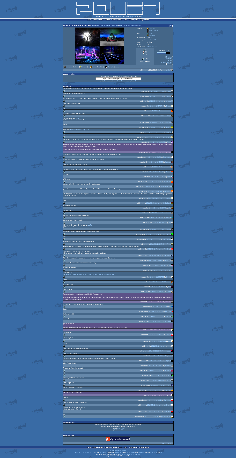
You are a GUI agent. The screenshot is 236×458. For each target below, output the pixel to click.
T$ (170, 307)
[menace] (172, 260)
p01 (169, 208)
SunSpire (111, 67)
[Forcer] (91, 67)
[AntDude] (172, 312)
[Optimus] (172, 162)
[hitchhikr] (172, 127)
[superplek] (172, 191)
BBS (136, 20)
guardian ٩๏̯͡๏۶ (166, 417)
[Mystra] (172, 106)
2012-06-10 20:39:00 (151, 186)
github (138, 454)
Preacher (168, 198)
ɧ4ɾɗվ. (168, 277)
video (77, 118)
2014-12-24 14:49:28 (154, 412)
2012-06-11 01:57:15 (157, 244)
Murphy (168, 132)
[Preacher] (172, 198)
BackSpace (167, 157)
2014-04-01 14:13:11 (155, 400)
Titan (93, 26)
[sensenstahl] (172, 137)
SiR (169, 341)
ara (170, 223)
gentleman (167, 256)
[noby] (172, 177)
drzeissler (167, 390)
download (169, 57)
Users (113, 20)
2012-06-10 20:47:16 (155, 191)
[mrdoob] (172, 351)
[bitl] (172, 167)
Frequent (168, 361)
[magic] (172, 116)
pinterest (118, 81)
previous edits (118, 430)
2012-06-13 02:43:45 (159, 287)
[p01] (172, 208)
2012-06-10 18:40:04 (158, 142)
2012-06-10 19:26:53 (156, 162)
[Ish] (80, 67)
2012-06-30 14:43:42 (155, 361)
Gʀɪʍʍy (168, 366)
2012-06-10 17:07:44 (157, 106)
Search (131, 20)
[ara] (172, 223)
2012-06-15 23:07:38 (156, 302)
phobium (168, 371)
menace (168, 260)
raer (169, 282)
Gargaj (168, 380)
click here (120, 428)
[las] (172, 111)
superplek (167, 191)
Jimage (168, 316)
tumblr (123, 81)
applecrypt (167, 405)
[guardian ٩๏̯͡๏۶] (172, 417)
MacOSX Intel (152, 31)
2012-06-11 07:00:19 (154, 249)
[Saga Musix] (172, 239)
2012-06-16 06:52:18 (155, 312)
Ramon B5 (167, 182)
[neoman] (65, 67)
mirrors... (169, 64)
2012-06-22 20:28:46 (158, 346)
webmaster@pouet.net (126, 454)
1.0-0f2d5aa (85, 452)
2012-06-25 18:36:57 (156, 351)
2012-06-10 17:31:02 (156, 122)
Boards (119, 20)
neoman (69, 67)
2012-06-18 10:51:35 (157, 335)
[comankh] (172, 321)
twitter (113, 81)
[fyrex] (172, 375)
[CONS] (172, 91)
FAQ (141, 20)
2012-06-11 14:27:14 (159, 270)
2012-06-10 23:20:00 (156, 218)
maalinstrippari (166, 186)
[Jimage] (172, 316)
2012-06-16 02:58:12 (160, 307)
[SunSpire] (106, 67)
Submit (146, 20)
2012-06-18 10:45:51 (155, 321)
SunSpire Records (130, 26)
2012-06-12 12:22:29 (159, 282)
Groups (100, 20)
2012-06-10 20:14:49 (158, 177)
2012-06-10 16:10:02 (157, 91)
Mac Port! (90, 225)
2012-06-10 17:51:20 (156, 127)
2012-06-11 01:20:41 (154, 239)
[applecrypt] (172, 405)
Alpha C (168, 172)
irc (161, 452)
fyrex (169, 375)
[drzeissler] (172, 390)
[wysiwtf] (172, 70)
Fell (169, 287)
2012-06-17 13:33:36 (156, 316)
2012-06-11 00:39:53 (153, 234)
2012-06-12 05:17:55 (157, 277)
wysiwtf (168, 70)
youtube (169, 62)
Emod (169, 292)
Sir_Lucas (167, 400)
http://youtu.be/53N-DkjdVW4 (79, 130)
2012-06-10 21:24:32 (155, 198)
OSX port (169, 60)
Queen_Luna (166, 234)
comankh (168, 321)
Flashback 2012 (152, 40)
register (170, 443)
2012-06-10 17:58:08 (153, 137)
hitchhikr (168, 127)
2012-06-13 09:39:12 (157, 292)
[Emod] (172, 292)
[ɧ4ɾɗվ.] (172, 277)
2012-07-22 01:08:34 (155, 371)
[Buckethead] (172, 203)
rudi (169, 356)
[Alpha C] (172, 172)
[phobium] (172, 371)
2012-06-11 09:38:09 (156, 260)
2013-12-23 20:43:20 (159, 395)
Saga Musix (167, 239)
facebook (107, 81)
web (97, 26)
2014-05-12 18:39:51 (154, 405)
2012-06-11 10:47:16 (159, 265)
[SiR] (172, 341)
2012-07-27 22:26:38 (158, 375)
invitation (151, 35)
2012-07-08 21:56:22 (156, 366)
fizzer (169, 142)
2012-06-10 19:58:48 (156, 172)
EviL (105, 16)
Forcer (94, 67)
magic (169, 116)
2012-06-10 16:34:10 (156, 101)
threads (133, 81)
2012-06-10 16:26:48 (156, 96)
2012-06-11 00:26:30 (157, 229)
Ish (82, 67)
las (170, 111)
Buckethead (167, 203)
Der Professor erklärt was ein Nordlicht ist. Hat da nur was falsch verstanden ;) (89, 274)
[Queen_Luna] (172, 234)
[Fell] (172, 287)
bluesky (128, 81)
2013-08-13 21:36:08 (155, 390)
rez (170, 270)
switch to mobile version (118, 451)
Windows (151, 29)
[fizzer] (172, 142)
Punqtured (167, 249)
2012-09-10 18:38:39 (157, 385)
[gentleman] (172, 256)
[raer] (172, 282)
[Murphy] (172, 132)
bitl (170, 167)
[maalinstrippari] (172, 186)
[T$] (172, 307)
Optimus (168, 162)
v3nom (168, 335)
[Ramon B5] (172, 182)
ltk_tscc (168, 101)
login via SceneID (122, 439)
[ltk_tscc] (172, 101)
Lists (125, 20)
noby (169, 177)
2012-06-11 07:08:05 (154, 256)
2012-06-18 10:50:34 (159, 330)
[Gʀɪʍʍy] (172, 366)
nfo (171, 26)
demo (150, 33)
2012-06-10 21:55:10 (153, 203)
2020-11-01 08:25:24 (152, 417)
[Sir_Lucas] (172, 400)
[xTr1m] (172, 244)
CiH (169, 265)
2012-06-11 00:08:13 (159, 223)
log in (164, 443)
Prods (95, 20)
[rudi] (172, 356)
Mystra (168, 106)
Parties (107, 20)
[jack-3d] (172, 218)
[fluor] (172, 213)
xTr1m (169, 244)
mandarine (102, 452)
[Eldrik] (172, 385)
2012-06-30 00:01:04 (159, 356)
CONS (168, 91)
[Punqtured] (172, 249)
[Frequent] (172, 361)
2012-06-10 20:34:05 (154, 182)
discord (154, 452)
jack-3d (168, 218)
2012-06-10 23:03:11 (158, 213)
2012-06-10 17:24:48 (159, 111)
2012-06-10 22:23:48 (159, 208)
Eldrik (169, 385)
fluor (169, 213)
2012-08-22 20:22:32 (157, 380)
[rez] (172, 270)
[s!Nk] (172, 346)
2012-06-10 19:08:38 (154, 157)
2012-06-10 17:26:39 (157, 116)
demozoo (169, 59)
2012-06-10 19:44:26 (159, 167)
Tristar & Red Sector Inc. (109, 26)
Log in (89, 20)
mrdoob (168, 351)
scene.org (133, 16)
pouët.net (77, 452)
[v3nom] (172, 335)
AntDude (168, 312)
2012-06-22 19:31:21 (159, 341)
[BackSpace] (172, 157)
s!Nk (169, 346)
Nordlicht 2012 (152, 46)
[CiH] (172, 265)
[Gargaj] (172, 380)
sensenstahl (167, 137)
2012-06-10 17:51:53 (156, 132)
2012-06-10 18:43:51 (155, 152)
